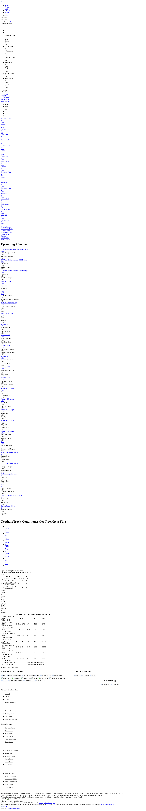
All (6, 110)
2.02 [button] (2, 479)
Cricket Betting (9, 762)
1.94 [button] (2, 515)
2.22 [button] (2, 429)
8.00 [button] (28, 641)
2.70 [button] (2, 472)
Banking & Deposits (10, 702)
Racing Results (5, 239)
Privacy (7, 699)
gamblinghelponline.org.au (46, 803)
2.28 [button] (2, 311)
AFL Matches (5, 94)
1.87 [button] (2, 394)
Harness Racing (9, 731)
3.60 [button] (35, 635)
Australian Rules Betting (11, 750)
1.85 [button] (2, 397)
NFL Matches (5, 98)
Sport (6, 106)
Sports (7, 7)
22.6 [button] (43, 630)
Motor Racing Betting (11, 779)
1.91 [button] (2, 258)
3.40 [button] (2, 301)
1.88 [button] (2, 276)
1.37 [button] (2, 354)
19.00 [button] (28, 630)
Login (3, 16)
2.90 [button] (2, 351)
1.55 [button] (2, 308)
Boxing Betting (9, 759)
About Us (7, 694)
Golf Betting (8, 764)
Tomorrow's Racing (7, 229)
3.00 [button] (35, 630)
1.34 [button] (2, 490)
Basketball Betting (10, 756)
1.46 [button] (2, 500)
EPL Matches (5, 99)
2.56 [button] (2, 458)
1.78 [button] (2, 511)
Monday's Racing (6, 232)
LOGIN (3, 21)
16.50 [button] (2, 319)
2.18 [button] (2, 365)
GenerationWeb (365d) (13, 808)
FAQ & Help (8, 716)
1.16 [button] (35, 618)
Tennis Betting (9, 787)
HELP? (8, 21)
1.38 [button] (2, 418)
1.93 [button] (2, 408)
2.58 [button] (2, 504)
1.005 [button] (2, 322)
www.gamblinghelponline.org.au (71, 795)
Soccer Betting (9, 784)
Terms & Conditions (10, 711)
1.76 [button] (2, 344)
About (7, 12)
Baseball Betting (9, 753)
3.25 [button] (2, 493)
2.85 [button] (2, 415)
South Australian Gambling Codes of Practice (68, 797)
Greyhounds (5, 238)
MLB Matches (5, 101)
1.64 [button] (2, 361)
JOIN (6, 16)
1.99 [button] (2, 340)
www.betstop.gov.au (107, 804)
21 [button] (27, 653)
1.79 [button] (2, 404)
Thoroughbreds (5, 234)
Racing (7, 5)
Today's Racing (6, 227)
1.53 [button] (2, 333)
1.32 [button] (2, 297)
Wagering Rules (9, 714)
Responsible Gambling (11, 719)
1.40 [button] (2, 468)
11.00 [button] (28, 647)
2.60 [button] (28, 624)
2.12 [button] (2, 372)
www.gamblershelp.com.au (93, 795)
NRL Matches (5, 96)
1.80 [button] (43, 618)
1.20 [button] (35, 624)
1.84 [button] (2, 440)
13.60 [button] (44, 647)
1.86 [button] (2, 254)
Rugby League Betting (11, 781)
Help (6, 9)
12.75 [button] (2, 290)
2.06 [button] (2, 269)
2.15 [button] (35, 647)
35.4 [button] (43, 658)
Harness (3, 236)
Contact (7, 10)
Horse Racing (8, 733)
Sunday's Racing (6, 230)
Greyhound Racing (10, 728)
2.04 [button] (2, 383)
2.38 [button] (2, 329)
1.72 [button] (2, 386)
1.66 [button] (2, 376)
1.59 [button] (2, 426)
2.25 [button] (28, 618)
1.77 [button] (2, 447)
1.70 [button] (2, 483)
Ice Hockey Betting (10, 776)
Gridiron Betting (9, 773)
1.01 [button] (2, 287)
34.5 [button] (43, 635)
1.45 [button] (2, 461)
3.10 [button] (35, 653)
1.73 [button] (2, 265)
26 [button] (27, 635)
